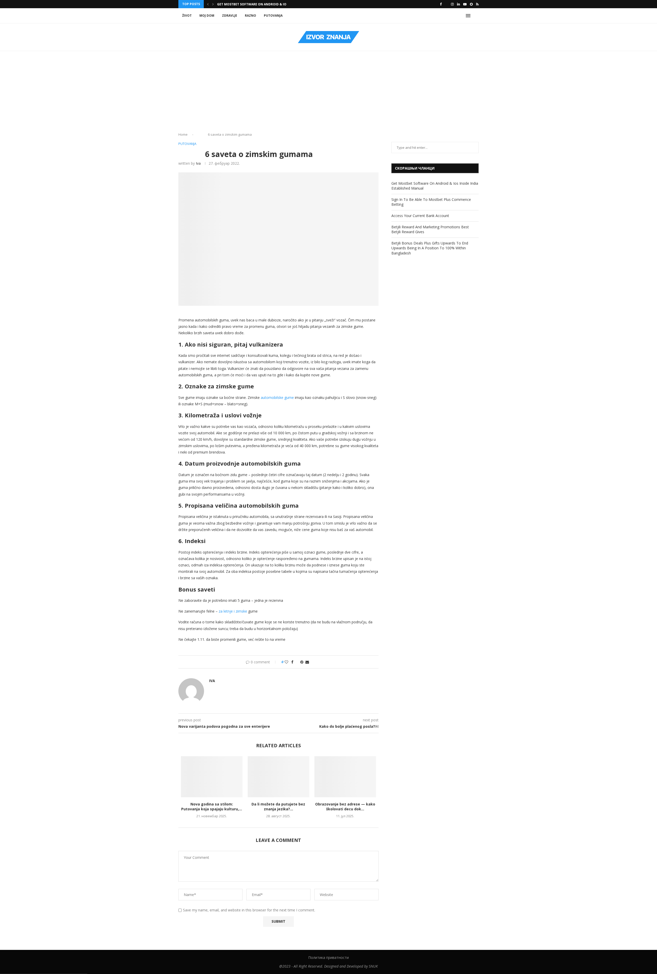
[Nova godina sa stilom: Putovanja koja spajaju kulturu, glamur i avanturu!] (212, 776)
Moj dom (206, 15)
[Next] (213, 4)
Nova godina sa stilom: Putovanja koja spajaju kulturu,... (211, 807)
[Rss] (477, 4)
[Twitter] (446, 4)
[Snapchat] (471, 4)
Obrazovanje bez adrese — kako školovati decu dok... (345, 807)
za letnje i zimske (233, 611)
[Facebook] (441, 4)
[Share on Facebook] (292, 662)
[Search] (476, 15)
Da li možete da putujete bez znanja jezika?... (278, 807)
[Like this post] (286, 662)
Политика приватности (328, 957)
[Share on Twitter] (296, 662)
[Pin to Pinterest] (301, 662)
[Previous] (208, 4)
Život (187, 15)
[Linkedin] (458, 4)
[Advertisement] (328, 93)
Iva (198, 163)
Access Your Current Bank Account (420, 215)
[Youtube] (465, 4)
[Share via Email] (307, 662)
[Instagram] (452, 4)
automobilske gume (277, 397)
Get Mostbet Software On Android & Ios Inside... (260, 4)
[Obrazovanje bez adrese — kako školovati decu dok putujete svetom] (345, 776)
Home (183, 134)
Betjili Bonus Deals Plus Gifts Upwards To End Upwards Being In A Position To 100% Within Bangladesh (429, 248)
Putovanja (273, 15)
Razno (250, 15)
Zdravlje (229, 15)
